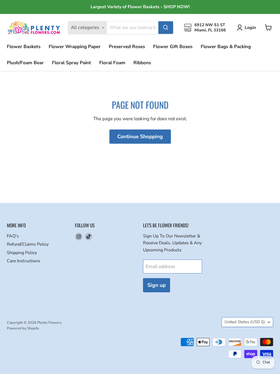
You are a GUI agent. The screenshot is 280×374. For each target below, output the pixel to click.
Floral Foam (112, 63)
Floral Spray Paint (71, 63)
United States (244, 322)
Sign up (156, 285)
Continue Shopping (140, 136)
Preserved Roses (127, 46)
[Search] (165, 27)
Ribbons (142, 63)
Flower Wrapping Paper (75, 46)
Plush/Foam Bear (25, 63)
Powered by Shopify (23, 328)
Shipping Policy (22, 253)
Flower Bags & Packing (226, 46)
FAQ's (13, 236)
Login (250, 28)
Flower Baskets (23, 46)
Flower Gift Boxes (172, 46)
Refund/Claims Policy (28, 244)
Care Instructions (23, 261)
